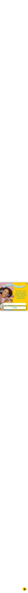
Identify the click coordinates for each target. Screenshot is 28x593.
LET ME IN (15, 308)
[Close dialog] (27, 283)
